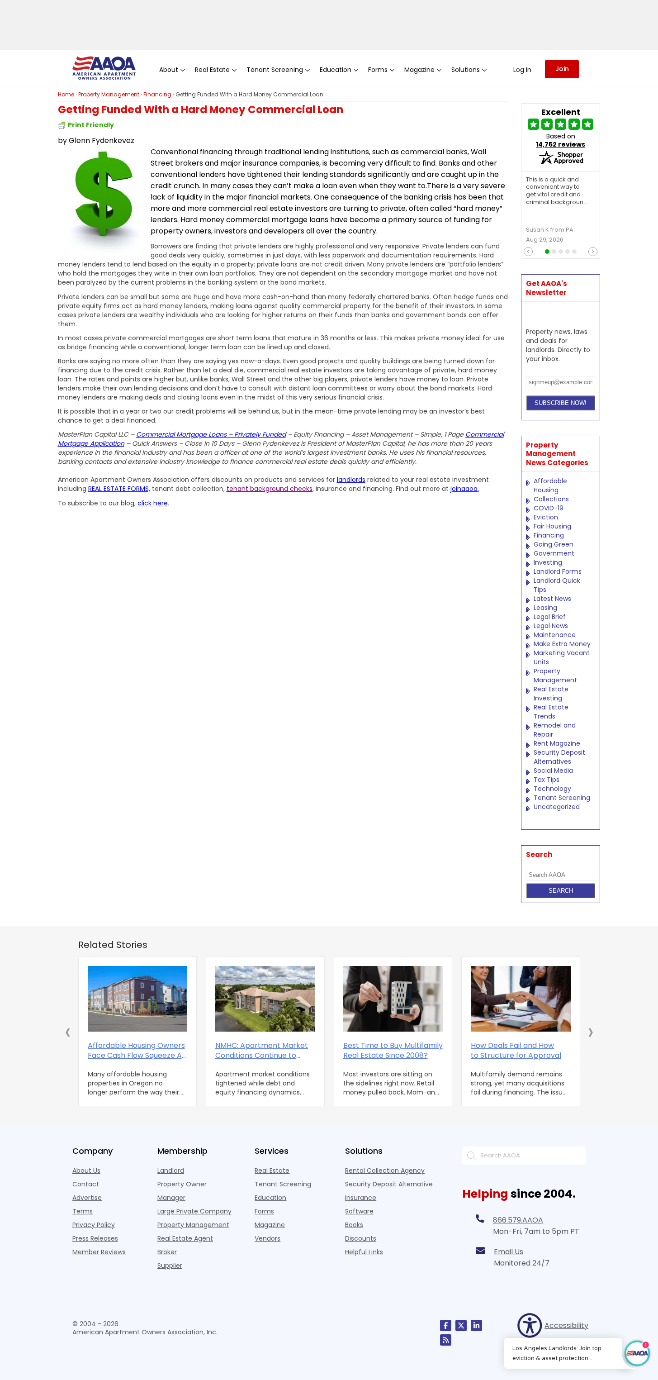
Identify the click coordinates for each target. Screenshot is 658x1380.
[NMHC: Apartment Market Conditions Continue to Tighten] (265, 999)
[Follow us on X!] (461, 1325)
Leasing (545, 607)
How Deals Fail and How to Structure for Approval (516, 1051)
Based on (560, 140)
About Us (86, 1170)
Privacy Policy (93, 1224)
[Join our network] (476, 1325)
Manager (171, 1197)
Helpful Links (364, 1251)
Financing (549, 535)
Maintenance (555, 634)
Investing (548, 562)
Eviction (546, 517)
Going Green (553, 544)
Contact (85, 1184)
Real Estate (272, 1170)
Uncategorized (557, 806)
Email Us (508, 1252)
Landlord (170, 1170)
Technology (552, 788)
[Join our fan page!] (445, 1325)
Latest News (552, 598)
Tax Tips (546, 779)
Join (562, 68)
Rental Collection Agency (385, 1170)
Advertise (87, 1197)
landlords (351, 479)
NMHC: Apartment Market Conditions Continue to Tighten (261, 1051)
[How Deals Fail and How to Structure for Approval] (521, 999)
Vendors (267, 1238)
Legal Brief (550, 616)
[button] (68, 1031)
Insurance (360, 1197)
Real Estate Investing (551, 694)
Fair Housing (552, 526)
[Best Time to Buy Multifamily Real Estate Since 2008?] (393, 999)
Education (270, 1197)
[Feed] (445, 1340)
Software (359, 1211)
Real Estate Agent (185, 1238)
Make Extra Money (562, 643)
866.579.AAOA (518, 1220)
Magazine (270, 1224)
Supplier (169, 1265)
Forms (264, 1211)
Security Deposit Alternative (389, 1184)
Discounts (360, 1238)
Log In (522, 69)
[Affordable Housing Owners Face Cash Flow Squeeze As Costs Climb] (138, 999)
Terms (82, 1211)
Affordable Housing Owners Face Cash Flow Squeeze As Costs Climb (136, 1051)
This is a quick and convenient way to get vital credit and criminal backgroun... (556, 191)
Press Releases (95, 1238)
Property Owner (182, 1184)
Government (554, 553)
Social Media (553, 770)
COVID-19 (548, 508)
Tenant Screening (562, 797)
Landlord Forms (558, 571)
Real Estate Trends (551, 712)
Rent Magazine (557, 743)
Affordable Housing (550, 485)
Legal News (551, 625)
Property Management (555, 675)
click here (152, 503)
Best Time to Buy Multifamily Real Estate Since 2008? (393, 1051)
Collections (551, 499)
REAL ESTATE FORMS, (119, 488)
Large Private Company (194, 1211)
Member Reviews (99, 1251)
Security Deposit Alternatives (559, 757)
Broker (167, 1251)
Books (354, 1224)
